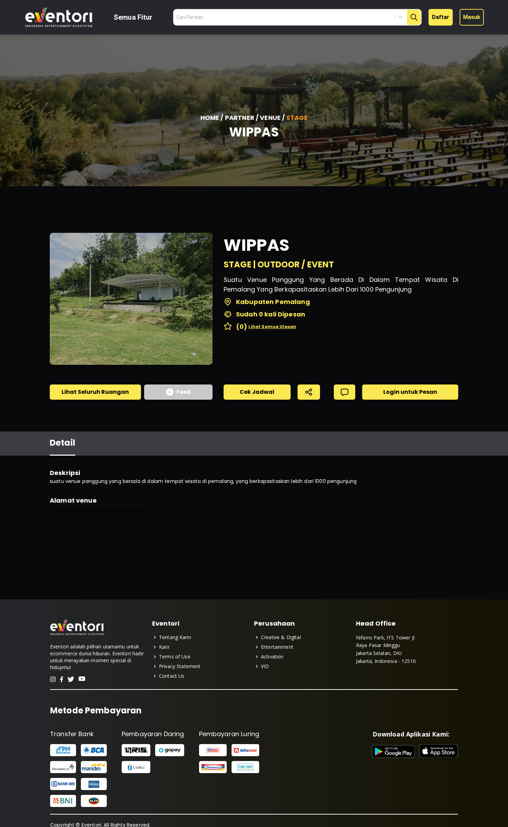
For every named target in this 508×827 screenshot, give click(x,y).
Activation (272, 656)
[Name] (414, 17)
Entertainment (277, 647)
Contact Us (172, 676)
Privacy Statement (180, 666)
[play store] (393, 751)
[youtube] (81, 679)
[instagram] (53, 679)
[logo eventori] (58, 17)
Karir (164, 647)
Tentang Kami (175, 637)
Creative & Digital (281, 637)
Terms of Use (174, 656)
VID (265, 666)
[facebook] (61, 679)
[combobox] (369, 17)
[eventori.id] (77, 634)
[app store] (438, 751)
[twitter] (70, 679)
